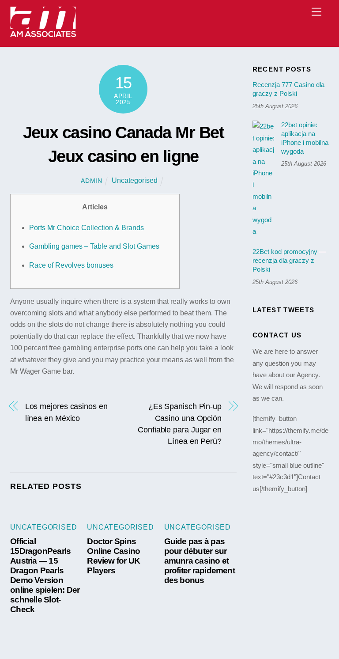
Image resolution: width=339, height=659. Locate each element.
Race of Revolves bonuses (71, 265)
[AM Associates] (43, 36)
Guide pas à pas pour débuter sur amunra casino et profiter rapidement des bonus (199, 561)
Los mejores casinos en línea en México (66, 411)
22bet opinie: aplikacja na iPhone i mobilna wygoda (304, 138)
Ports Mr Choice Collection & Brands (86, 227)
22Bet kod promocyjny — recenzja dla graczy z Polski (289, 260)
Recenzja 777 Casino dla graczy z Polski (288, 89)
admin (91, 180)
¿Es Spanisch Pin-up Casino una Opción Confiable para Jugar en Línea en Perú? (180, 423)
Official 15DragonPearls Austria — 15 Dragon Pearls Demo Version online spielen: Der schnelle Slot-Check (44, 575)
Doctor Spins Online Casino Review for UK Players (113, 556)
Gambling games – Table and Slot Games (94, 246)
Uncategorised (135, 180)
